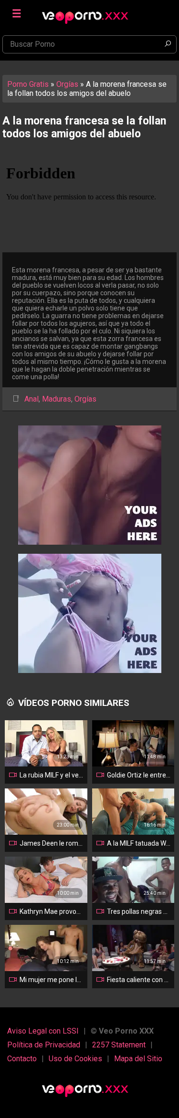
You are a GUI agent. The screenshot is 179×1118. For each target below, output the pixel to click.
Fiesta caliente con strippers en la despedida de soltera (139, 979)
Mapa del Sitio (138, 1058)
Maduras (56, 399)
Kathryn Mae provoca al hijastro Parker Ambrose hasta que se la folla (52, 911)
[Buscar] (167, 44)
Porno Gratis (28, 84)
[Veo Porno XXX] (89, 13)
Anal (31, 399)
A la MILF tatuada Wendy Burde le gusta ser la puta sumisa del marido (139, 843)
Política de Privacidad (43, 1044)
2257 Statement (119, 1044)
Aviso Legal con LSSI (43, 1030)
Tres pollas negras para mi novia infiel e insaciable (139, 911)
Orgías (67, 84)
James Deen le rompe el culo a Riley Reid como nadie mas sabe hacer (52, 843)
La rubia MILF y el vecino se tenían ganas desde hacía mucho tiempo (52, 775)
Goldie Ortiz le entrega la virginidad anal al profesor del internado (139, 775)
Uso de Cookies (75, 1058)
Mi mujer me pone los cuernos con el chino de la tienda (52, 979)
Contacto (22, 1058)
